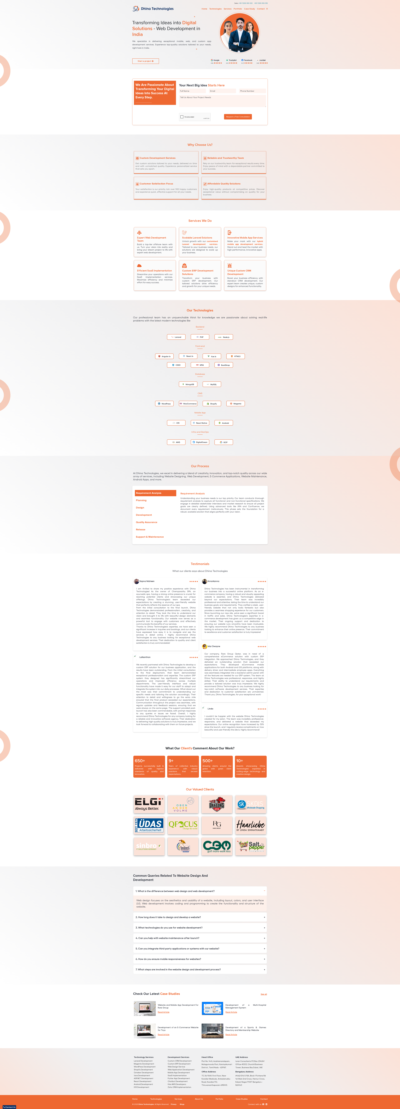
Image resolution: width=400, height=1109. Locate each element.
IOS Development (141, 1087)
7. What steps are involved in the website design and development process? (178, 969)
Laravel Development (143, 1061)
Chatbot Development (178, 1081)
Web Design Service (176, 1066)
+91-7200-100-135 (261, 3)
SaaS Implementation (177, 1075)
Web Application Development (181, 1069)
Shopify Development (143, 1069)
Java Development (142, 1075)
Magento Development (144, 1064)
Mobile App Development (179, 1072)
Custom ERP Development (179, 1064)
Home (204, 9)
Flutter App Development (179, 1078)
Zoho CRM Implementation (179, 1087)
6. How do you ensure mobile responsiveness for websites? (168, 958)
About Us (199, 1099)
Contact (261, 9)
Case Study (249, 9)
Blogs (182, 1104)
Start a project (145, 61)
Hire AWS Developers (177, 1084)
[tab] (155, 493)
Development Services (178, 1057)
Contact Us (10, 1107)
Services (178, 1099)
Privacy (173, 1104)
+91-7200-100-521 (245, 3)
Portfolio (238, 9)
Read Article (163, 1012)
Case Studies (242, 1099)
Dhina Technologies (146, 1104)
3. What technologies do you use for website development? (169, 927)
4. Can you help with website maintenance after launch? (167, 937)
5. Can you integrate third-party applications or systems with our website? (177, 948)
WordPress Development (145, 1066)
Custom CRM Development (180, 1061)
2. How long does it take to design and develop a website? (168, 916)
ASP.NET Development (143, 1078)
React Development (142, 1081)
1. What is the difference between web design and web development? (175, 890)
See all (264, 994)
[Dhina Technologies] (153, 9)
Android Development (143, 1084)
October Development (144, 1072)
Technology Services (144, 1057)
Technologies (156, 1099)
